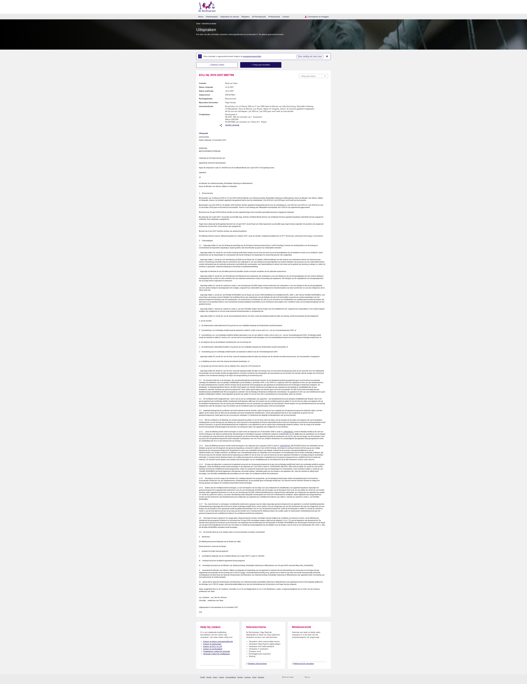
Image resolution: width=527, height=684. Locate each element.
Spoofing (240, 677)
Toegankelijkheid (230, 677)
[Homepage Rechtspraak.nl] (206, 6)
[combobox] (313, 76)
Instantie (202, 83)
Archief (254, 677)
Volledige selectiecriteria (257, 664)
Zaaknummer (204, 95)
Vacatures (247, 677)
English (202, 677)
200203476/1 (285, 446)
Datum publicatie (206, 91)
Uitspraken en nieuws (229, 17)
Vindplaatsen (204, 114)
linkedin (323, 677)
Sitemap (209, 677)
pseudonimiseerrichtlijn (252, 56)
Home (200, 17)
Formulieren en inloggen (318, 17)
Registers (245, 17)
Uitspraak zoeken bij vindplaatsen (216, 654)
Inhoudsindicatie (206, 106)
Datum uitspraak (206, 87)
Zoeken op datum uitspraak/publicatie (218, 641)
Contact (285, 17)
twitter (312, 677)
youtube (326, 677)
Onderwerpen (212, 17)
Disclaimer (261, 677)
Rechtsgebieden (206, 99)
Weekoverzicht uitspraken (303, 664)
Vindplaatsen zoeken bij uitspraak (216, 651)
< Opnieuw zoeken (216, 65)
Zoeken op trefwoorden (212, 644)
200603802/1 (288, 432)
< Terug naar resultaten (261, 65)
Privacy (215, 677)
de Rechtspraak (259, 17)
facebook (315, 677)
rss (296, 677)
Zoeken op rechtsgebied (212, 649)
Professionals (274, 17)
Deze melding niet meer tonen (310, 56)
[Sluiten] (327, 56)
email (299, 677)
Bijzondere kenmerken (208, 103)
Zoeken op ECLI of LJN (212, 646)
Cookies (221, 677)
